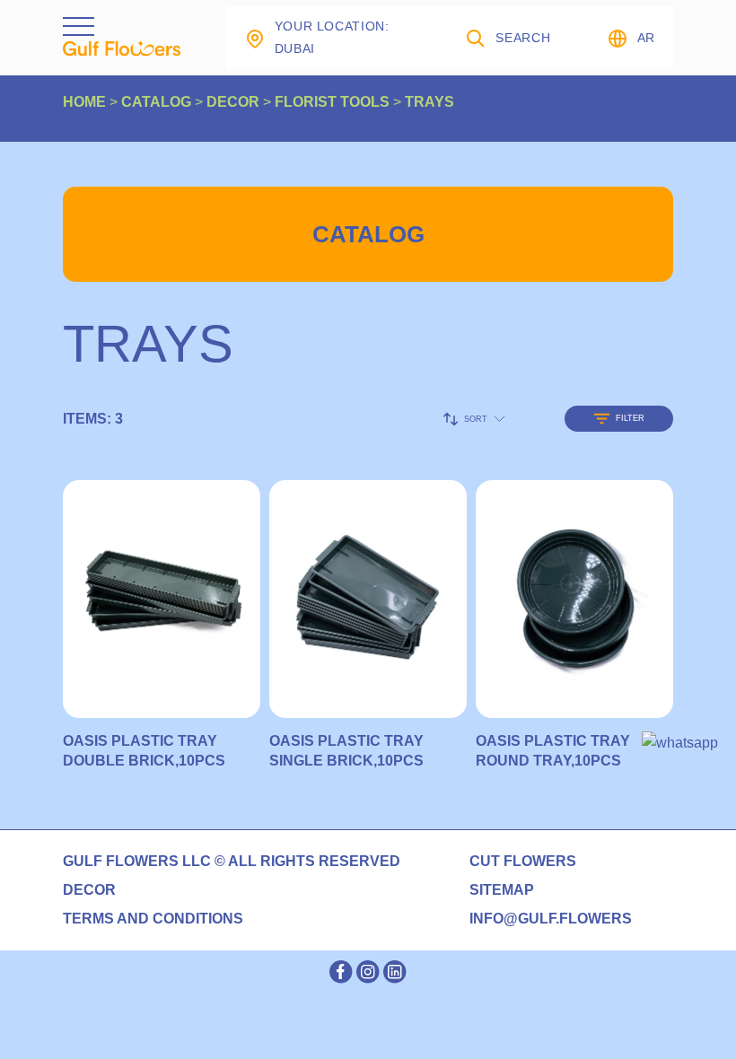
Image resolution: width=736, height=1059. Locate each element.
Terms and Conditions (153, 919)
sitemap (501, 890)
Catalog (368, 234)
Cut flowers (522, 861)
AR (646, 38)
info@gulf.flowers (550, 919)
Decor (89, 890)
